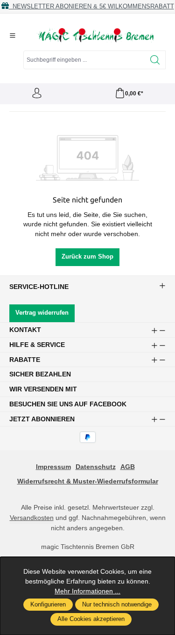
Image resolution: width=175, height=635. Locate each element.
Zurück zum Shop (87, 256)
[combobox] (84, 60)
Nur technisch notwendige (117, 604)
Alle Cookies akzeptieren (91, 619)
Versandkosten (32, 517)
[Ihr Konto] (37, 94)
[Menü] (12, 35)
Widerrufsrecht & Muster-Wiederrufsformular (87, 481)
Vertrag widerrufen (42, 313)
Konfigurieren (48, 604)
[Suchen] (155, 60)
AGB (127, 466)
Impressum (53, 466)
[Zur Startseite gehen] (95, 35)
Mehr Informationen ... (87, 591)
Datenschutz (96, 466)
